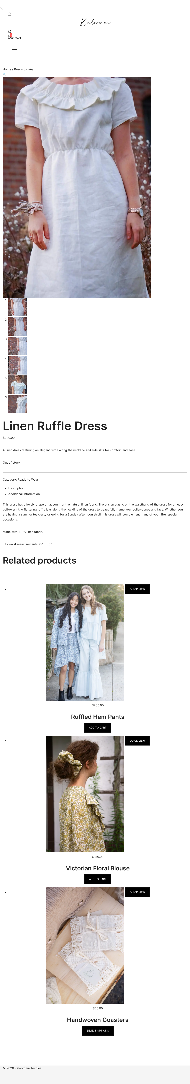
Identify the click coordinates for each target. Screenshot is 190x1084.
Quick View (137, 589)
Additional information (24, 494)
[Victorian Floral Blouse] (85, 740)
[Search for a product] (8, 13)
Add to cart (98, 727)
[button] (4, 74)
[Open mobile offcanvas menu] (14, 49)
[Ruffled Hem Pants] (85, 589)
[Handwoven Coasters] (85, 892)
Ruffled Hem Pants (98, 716)
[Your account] (8, 31)
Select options (98, 1030)
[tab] (97, 489)
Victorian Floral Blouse (98, 868)
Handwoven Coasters (98, 1019)
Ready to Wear (24, 69)
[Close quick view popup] (1, 8)
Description (16, 488)
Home (7, 69)
